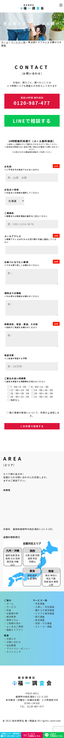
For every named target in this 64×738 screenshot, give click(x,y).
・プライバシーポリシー (17, 648)
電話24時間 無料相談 (32, 101)
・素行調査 (39, 616)
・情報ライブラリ (13, 629)
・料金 (7, 610)
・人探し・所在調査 (44, 606)
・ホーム (9, 603)
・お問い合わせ (12, 642)
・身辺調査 (39, 620)
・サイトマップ (12, 651)
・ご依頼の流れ (12, 623)
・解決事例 (10, 616)
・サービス (10, 606)
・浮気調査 (39, 603)
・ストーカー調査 (42, 626)
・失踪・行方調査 (42, 623)
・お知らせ (10, 638)
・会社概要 (10, 645)
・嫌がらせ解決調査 (44, 610)
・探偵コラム (11, 620)
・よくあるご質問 (13, 626)
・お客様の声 (11, 613)
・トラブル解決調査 (44, 613)
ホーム (4, 42)
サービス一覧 (18, 42)
